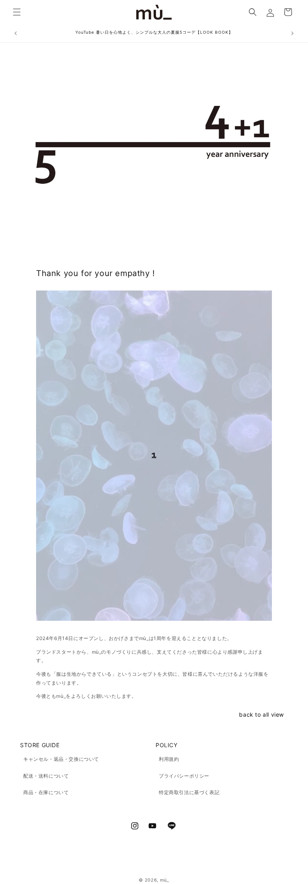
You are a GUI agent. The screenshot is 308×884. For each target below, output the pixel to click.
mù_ (164, 880)
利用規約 (169, 759)
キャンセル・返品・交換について (61, 759)
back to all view (261, 714)
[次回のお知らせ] (292, 33)
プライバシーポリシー (184, 776)
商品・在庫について (46, 792)
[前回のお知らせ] (15, 33)
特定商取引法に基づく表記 (189, 792)
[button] (17, 12)
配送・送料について (46, 776)
